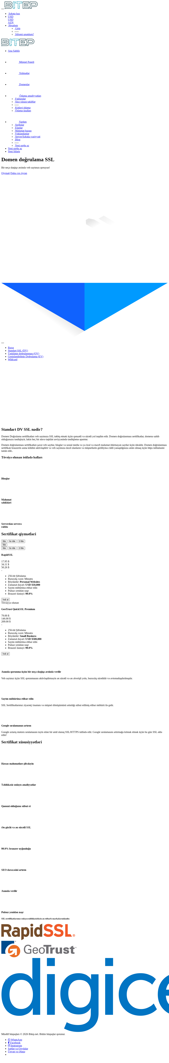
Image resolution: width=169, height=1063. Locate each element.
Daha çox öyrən (18, 173)
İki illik (12, 541)
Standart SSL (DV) (18, 350)
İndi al (5, 599)
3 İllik (21, 541)
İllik (4, 541)
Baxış (11, 347)
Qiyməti (5, 173)
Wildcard (12, 359)
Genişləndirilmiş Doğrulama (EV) (25, 356)
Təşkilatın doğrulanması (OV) (23, 353)
